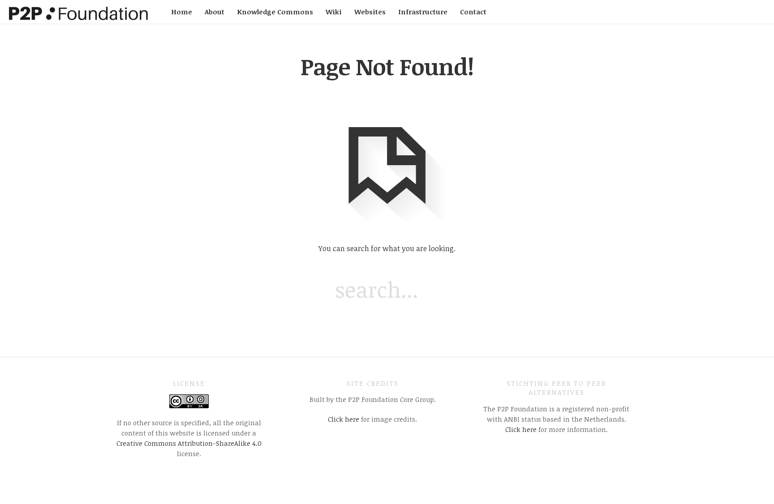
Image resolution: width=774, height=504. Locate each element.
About (214, 11)
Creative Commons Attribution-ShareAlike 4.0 (189, 443)
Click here (343, 418)
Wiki (334, 11)
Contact (473, 11)
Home (181, 11)
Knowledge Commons (275, 11)
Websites (370, 11)
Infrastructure (422, 11)
